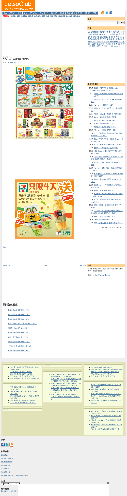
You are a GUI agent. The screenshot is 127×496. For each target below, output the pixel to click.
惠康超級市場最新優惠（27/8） (105, 127)
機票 (43, 16)
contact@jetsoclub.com (101, 275)
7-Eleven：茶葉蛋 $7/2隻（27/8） (106, 130)
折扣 (15, 491)
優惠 (2, 491)
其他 (94, 41)
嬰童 (55, 16)
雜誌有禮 (61, 16)
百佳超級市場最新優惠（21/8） (19, 315)
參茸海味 (105, 41)
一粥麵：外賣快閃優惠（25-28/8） (20, 346)
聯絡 (94, 13)
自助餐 (30, 16)
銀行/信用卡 (44, 13)
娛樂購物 (93, 31)
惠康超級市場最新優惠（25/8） (19, 351)
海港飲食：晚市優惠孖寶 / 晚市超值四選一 (106, 369)
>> (124, 227)
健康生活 (76, 16)
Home (45, 265)
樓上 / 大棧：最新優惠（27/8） (105, 124)
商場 (110, 44)
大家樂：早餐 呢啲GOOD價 (103, 190)
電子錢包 (92, 44)
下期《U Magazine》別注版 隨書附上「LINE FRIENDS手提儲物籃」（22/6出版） (65, 397)
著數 (5, 491)
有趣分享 (88, 13)
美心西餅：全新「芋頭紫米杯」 (105, 120)
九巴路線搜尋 (5, 468)
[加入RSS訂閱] (102, 14)
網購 (101, 34)
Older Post (82, 265)
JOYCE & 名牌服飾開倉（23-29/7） (23, 403)
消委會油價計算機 (6, 461)
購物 (19, 13)
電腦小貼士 (117, 46)
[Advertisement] (80, 5)
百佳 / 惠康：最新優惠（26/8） (105, 220)
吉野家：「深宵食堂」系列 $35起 (106, 148)
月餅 (114, 44)
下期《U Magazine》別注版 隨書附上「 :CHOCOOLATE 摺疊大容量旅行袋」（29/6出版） (65, 390)
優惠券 (62, 13)
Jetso (8, 491)
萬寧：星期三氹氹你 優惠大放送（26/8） (108, 223)
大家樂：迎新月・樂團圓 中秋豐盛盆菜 (108, 114)
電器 (51, 16)
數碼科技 (79, 13)
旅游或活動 (93, 34)
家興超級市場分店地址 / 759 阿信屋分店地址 (14, 475)
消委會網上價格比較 (7, 458)
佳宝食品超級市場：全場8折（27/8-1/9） (108, 145)
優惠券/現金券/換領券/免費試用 (106, 38)
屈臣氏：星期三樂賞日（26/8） (105, 216)
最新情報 (12, 13)
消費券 (13, 16)
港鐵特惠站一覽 (5, 472)
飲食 (25, 13)
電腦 (98, 44)
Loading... (7, 409)
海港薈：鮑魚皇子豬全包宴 (17, 328)
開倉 (47, 16)
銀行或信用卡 (109, 34)
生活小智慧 (96, 46)
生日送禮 (69, 16)
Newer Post (7, 265)
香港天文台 (4, 455)
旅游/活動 (54, 13)
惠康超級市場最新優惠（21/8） (19, 310)
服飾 (18, 16)
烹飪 (109, 46)
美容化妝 (24, 16)
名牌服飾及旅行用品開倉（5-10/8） (23, 400)
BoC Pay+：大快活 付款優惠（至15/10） (106, 394)
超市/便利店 (33, 13)
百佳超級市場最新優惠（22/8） (19, 342)
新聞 (99, 41)
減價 (12, 491)
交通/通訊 (70, 13)
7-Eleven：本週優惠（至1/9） (104, 105)
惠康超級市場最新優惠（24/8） (19, 333)
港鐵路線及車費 (5, 465)
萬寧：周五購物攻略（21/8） (18, 337)
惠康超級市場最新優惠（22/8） (19, 319)
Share (5, 247)
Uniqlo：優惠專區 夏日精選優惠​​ (105, 117)
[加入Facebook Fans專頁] (110, 14)
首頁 (5, 13)
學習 (112, 46)
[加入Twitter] (106, 14)
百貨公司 (37, 16)
